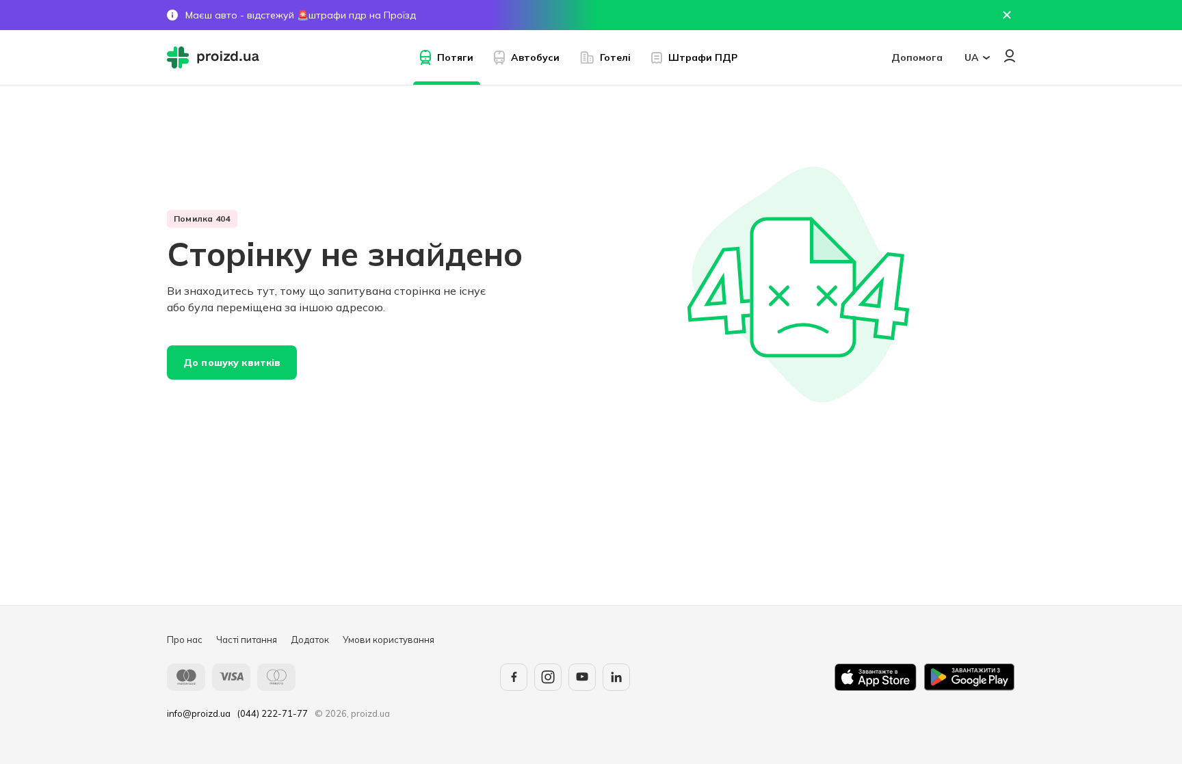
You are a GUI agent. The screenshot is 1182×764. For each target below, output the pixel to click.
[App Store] (876, 677)
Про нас (184, 639)
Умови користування (388, 639)
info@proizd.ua (199, 713)
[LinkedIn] (616, 677)
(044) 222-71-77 (272, 713)
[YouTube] (582, 677)
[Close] (1007, 15)
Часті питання (246, 639)
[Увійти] (1009, 55)
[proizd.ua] (216, 57)
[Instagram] (548, 677)
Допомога (917, 57)
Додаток (310, 639)
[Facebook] (513, 677)
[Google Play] (969, 677)
